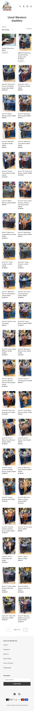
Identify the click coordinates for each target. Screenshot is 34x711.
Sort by (4, 27)
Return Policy (7, 658)
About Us (6, 654)
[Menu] (31, 6)
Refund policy (7, 667)
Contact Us (6, 649)
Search (5, 645)
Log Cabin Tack (14, 705)
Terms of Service (8, 663)
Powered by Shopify (23, 705)
